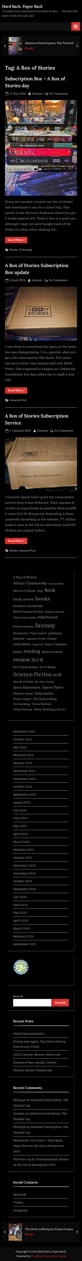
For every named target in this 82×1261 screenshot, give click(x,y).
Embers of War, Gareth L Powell (35, 1062)
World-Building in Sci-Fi (49, 709)
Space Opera (52, 687)
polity (17, 651)
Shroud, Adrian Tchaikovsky (33, 1070)
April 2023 (20, 920)
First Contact (38, 633)
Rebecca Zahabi (52, 652)
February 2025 (23, 755)
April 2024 (20, 834)
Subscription (44, 693)
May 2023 (20, 912)
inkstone (19, 638)
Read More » (17, 240)
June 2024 (20, 818)
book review (23, 599)
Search (18, 996)
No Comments (58, 94)
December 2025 (24, 731)
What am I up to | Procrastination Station (41, 1159)
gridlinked (55, 633)
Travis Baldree (41, 704)
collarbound (47, 617)
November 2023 (24, 873)
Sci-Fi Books (47, 667)
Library (52, 638)
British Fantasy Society (28, 611)
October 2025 (22, 739)
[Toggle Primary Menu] (75, 26)
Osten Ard (37, 644)
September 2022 (24, 944)
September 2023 (24, 889)
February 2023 (23, 936)
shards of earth (23, 681)
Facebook (19, 1194)
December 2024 (24, 771)
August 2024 (21, 802)
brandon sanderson (28, 606)
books (42, 598)
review (21, 659)
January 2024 (22, 857)
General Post (18, 400)
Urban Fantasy (22, 709)
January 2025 (22, 763)
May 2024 (20, 826)
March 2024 (21, 842)
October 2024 (22, 786)
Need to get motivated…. (29, 1033)
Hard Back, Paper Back (22, 6)
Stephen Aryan (23, 693)
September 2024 (24, 794)
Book (49, 590)
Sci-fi (37, 660)
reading (31, 651)
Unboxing (25, 249)
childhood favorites (54, 611)
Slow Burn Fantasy (44, 681)
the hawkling (21, 704)
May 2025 (20, 747)
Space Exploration (27, 687)
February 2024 (23, 849)
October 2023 (22, 881)
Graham (37, 93)
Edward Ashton (23, 626)
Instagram (20, 1210)
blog (40, 591)
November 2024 (24, 779)
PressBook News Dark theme (48, 1256)
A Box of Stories (25, 577)
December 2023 (24, 865)
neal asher (22, 644)
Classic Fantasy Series (24, 617)
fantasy (45, 625)
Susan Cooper (22, 699)
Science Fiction (32, 674)
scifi (57, 674)
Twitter (18, 1202)
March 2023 (21, 928)
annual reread (56, 583)
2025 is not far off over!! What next (36, 1054)
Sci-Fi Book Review (25, 667)
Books (14, 249)
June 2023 (20, 905)
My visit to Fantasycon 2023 (36, 1165)
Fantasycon (20, 633)
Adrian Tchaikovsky (30, 583)
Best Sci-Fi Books (24, 591)
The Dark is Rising (45, 699)
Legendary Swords (36, 638)
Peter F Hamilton (56, 644)
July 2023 (20, 897)
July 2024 (20, 810)
